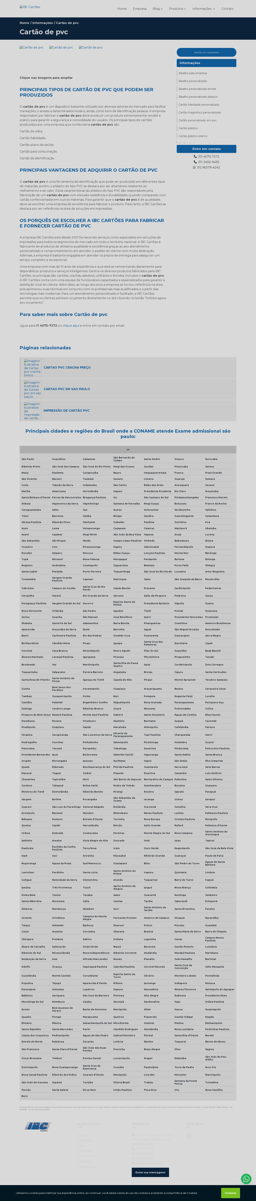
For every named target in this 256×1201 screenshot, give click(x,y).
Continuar (230, 1193)
